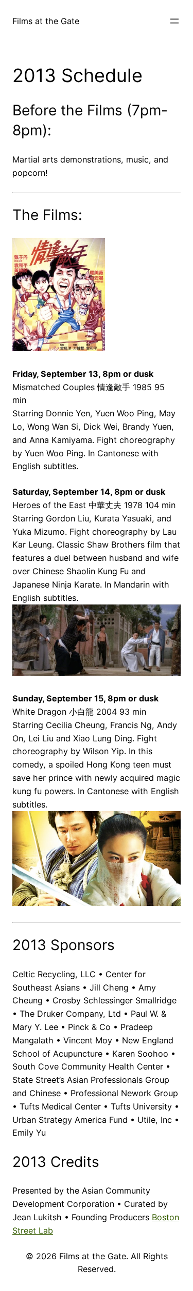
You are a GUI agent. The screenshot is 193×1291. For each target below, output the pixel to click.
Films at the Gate (45, 21)
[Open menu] (174, 21)
